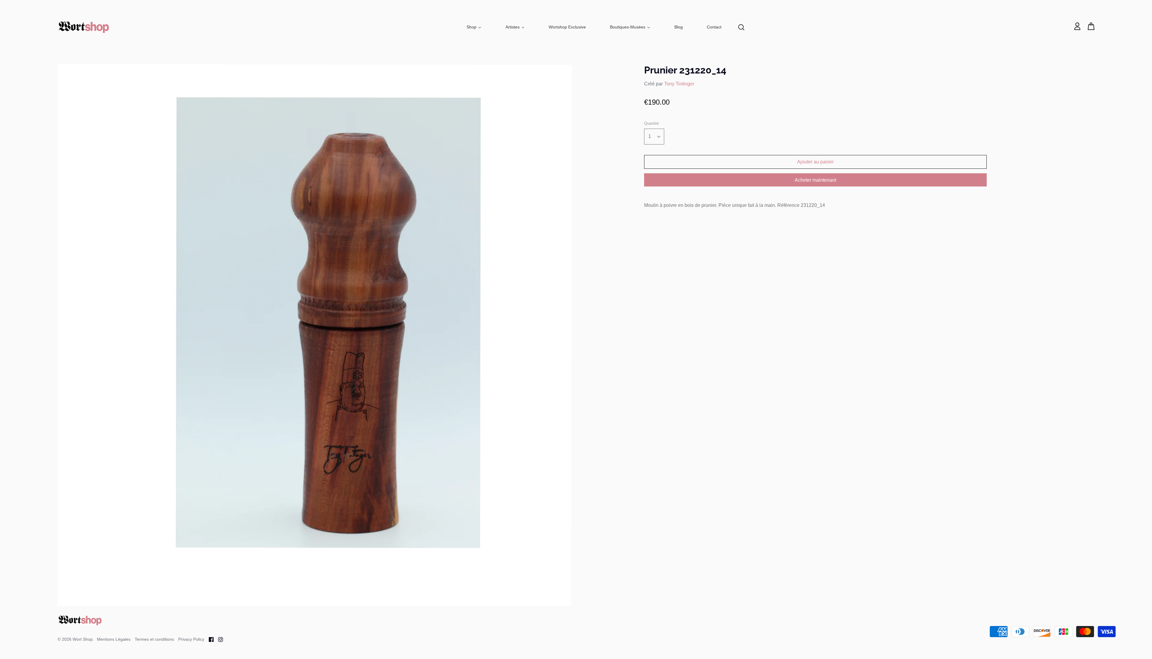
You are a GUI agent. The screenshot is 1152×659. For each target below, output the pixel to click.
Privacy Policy (191, 639)
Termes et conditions (154, 639)
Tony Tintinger (679, 83)
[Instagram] (218, 639)
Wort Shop (83, 639)
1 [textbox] (649, 136)
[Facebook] (209, 639)
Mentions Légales (113, 639)
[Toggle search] (741, 27)
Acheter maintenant (815, 180)
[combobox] (654, 137)
